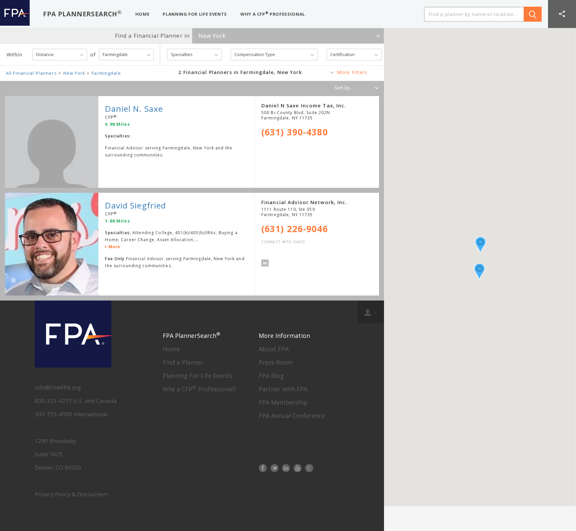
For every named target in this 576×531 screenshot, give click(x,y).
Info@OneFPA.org (58, 387)
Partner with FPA (283, 389)
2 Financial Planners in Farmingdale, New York (240, 72)
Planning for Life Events (195, 14)
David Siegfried (135, 205)
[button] (562, 14)
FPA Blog (271, 376)
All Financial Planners (31, 73)
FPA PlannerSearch (82, 13)
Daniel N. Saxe (134, 108)
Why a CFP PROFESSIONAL (272, 14)
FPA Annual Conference (292, 416)
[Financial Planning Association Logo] (15, 14)
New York (74, 73)
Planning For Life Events (197, 376)
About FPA (274, 349)
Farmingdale (106, 73)
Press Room (276, 362)
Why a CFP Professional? (199, 389)
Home (171, 349)
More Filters (352, 72)
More (114, 246)
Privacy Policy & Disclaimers (71, 494)
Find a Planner (183, 362)
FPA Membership (283, 402)
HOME (142, 14)
